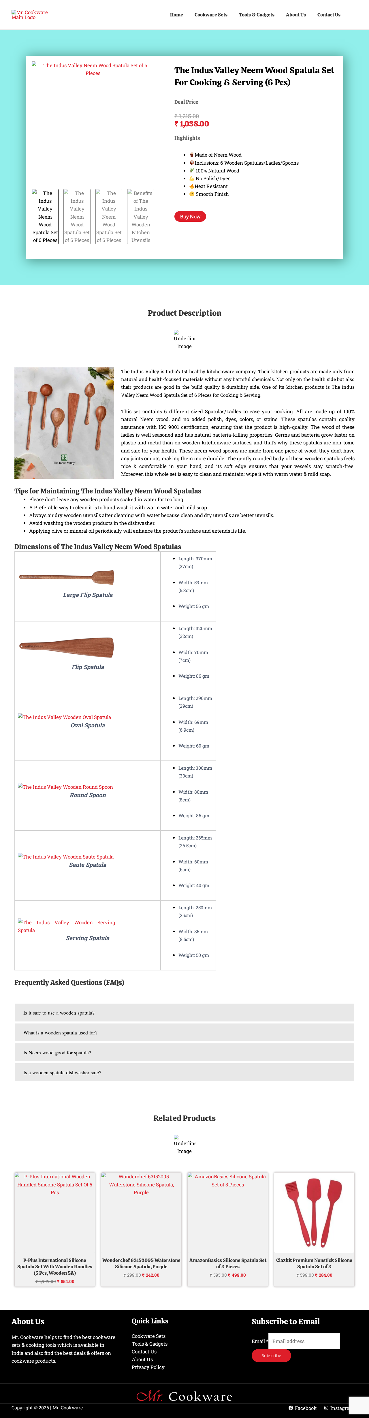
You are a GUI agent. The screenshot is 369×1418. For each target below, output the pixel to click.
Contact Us (328, 15)
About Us (296, 15)
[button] (354, 15)
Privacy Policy (148, 1367)
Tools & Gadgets (256, 15)
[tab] (184, 1012)
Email (260, 1341)
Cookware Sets (211, 15)
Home (176, 15)
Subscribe (271, 1355)
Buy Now (190, 216)
